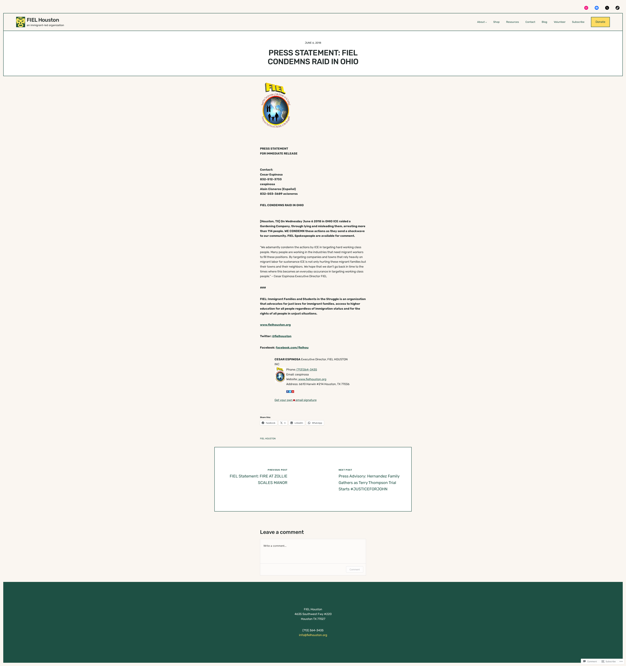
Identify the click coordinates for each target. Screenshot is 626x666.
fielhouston (281, 336)
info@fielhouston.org (313, 635)
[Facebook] (597, 8)
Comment (355, 569)
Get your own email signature (296, 400)
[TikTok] (617, 8)
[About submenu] (486, 22)
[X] (607, 8)
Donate (600, 22)
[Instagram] (586, 8)
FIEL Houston (43, 20)
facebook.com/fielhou (292, 347)
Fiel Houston (268, 438)
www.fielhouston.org (275, 325)
